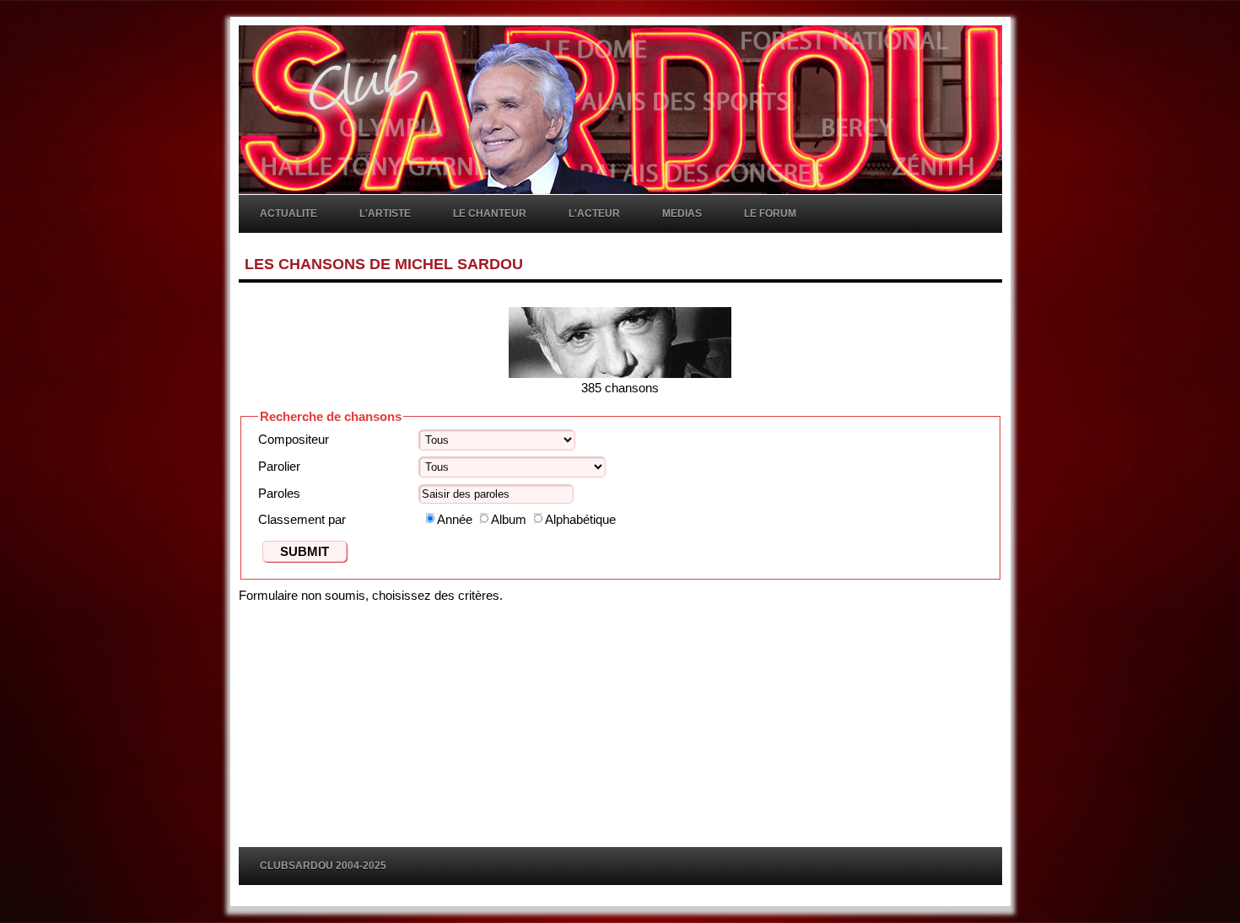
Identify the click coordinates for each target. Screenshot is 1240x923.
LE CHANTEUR (489, 213)
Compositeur (293, 439)
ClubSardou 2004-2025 (323, 866)
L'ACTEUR (594, 213)
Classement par (302, 519)
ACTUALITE (288, 213)
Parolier (279, 466)
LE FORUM (770, 213)
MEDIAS (682, 213)
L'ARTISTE (385, 213)
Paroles (279, 493)
